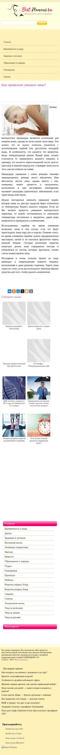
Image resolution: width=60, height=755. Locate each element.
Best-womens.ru (21, 659)
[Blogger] (27, 291)
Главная (7, 42)
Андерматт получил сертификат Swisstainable (23, 707)
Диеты (8, 533)
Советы (7, 77)
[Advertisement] (30, 95)
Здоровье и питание (13, 56)
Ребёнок (9, 580)
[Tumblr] (31, 291)
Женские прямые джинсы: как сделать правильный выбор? (29, 684)
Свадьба (9, 594)
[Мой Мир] (18, 291)
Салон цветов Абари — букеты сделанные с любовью (26, 695)
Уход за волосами (14, 608)
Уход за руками (12, 617)
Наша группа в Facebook (14, 738)
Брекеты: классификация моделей (17, 676)
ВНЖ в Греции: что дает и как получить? (21, 703)
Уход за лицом (12, 612)
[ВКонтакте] (9, 291)
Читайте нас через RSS (14, 729)
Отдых (8, 566)
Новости (9, 556)
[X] (22, 291)
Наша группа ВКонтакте (14, 743)
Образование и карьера (14, 63)
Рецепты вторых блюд (16, 589)
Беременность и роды (13, 49)
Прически (10, 575)
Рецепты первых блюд (16, 584)
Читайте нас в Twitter (13, 733)
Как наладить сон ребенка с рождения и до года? (24, 672)
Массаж (9, 552)
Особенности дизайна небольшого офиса (21, 680)
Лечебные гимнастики (16, 547)
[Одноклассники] (14, 291)
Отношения (9, 70)
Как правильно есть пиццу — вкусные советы (23, 699)
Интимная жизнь (13, 542)
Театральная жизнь (14, 603)
